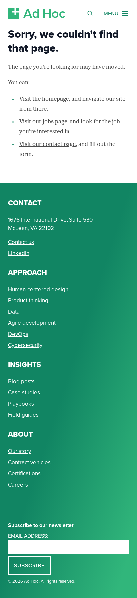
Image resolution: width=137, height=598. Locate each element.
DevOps (18, 334)
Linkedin (18, 253)
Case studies (24, 392)
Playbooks (21, 404)
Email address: (28, 536)
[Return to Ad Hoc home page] (36, 13)
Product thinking (28, 300)
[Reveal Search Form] (90, 13)
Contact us (21, 242)
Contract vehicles (29, 462)
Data (14, 312)
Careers (18, 485)
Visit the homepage (44, 99)
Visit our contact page (47, 144)
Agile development (32, 323)
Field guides (23, 415)
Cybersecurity (25, 345)
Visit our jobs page (43, 122)
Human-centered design (38, 289)
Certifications (24, 473)
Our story (19, 451)
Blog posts (21, 381)
